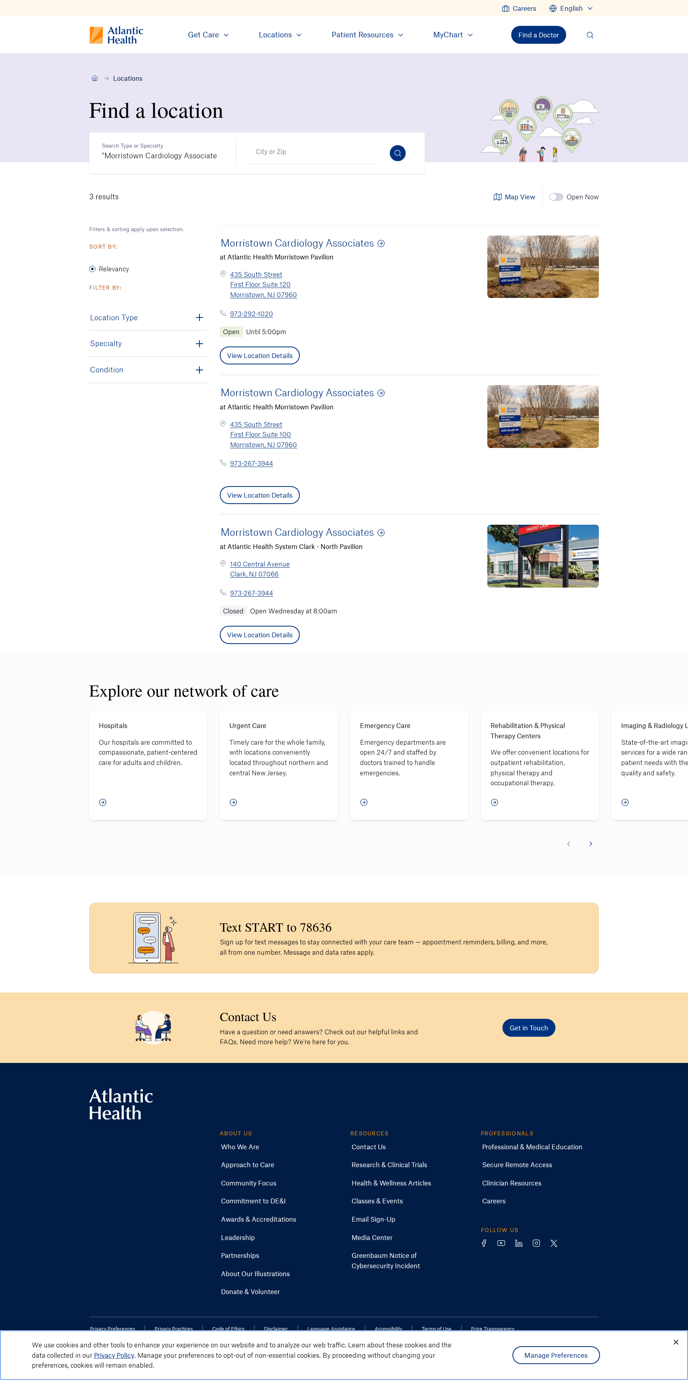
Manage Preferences (556, 1355)
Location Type (114, 317)
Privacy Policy (114, 1355)
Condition (106, 369)
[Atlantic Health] (94, 78)
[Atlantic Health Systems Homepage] (121, 1104)
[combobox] (159, 151)
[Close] (676, 1342)
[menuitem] (519, 8)
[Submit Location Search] (398, 153)
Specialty (106, 343)
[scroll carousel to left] (569, 844)
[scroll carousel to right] (591, 844)
